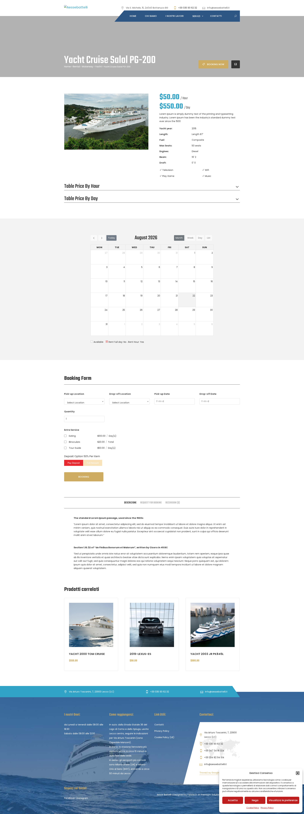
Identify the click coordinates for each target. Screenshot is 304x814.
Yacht (98, 66)
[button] (297, 773)
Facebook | (70, 798)
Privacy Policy (267, 807)
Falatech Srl (193, 794)
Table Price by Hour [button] (82, 186)
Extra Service (71, 429)
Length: (163, 134)
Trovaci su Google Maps (213, 772)
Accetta (233, 800)
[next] (101, 238)
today (111, 237)
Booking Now (215, 64)
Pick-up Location (74, 394)
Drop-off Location (120, 394)
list (208, 237)
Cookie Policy (252, 807)
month (179, 237)
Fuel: (162, 140)
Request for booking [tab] (151, 503)
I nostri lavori (174, 16)
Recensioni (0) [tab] (172, 503)
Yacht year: (166, 128)
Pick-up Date (162, 394)
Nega (255, 800)
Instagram (82, 798)
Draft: (162, 162)
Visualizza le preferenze (283, 800)
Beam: (163, 157)
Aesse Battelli (164, 794)
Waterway (87, 66)
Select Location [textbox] (75, 402)
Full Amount (93, 463)
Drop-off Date (208, 394)
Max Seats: (165, 145)
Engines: (164, 151)
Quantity (69, 411)
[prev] (94, 238)
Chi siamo (151, 16)
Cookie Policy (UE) (164, 737)
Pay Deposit (74, 463)
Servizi (196, 16)
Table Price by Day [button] (81, 199)
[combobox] (84, 401)
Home (133, 16)
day (200, 237)
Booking (83, 476)
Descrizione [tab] (130, 503)
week (190, 237)
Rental (76, 66)
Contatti (216, 16)
